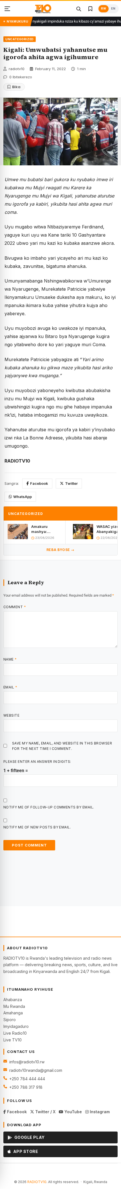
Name (10, 659)
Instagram (99, 1111)
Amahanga (13, 1012)
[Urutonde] (7, 9)
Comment (14, 607)
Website (11, 715)
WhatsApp (22, 496)
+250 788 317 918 (25, 1087)
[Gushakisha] (78, 8)
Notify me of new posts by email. (37, 827)
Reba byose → (60, 550)
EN (113, 8)
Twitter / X (44, 1111)
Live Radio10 (15, 1033)
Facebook (39, 483)
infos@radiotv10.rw (26, 1061)
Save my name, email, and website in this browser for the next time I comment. (62, 746)
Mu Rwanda (14, 1006)
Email (10, 687)
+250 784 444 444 (27, 1078)
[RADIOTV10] (43, 8)
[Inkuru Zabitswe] (90, 8)
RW (103, 8)
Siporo (9, 1019)
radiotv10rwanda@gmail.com (35, 1070)
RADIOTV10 (36, 1182)
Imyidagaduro (16, 1026)
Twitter (71, 483)
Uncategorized (19, 39)
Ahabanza (12, 999)
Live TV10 (12, 1039)
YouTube (72, 1111)
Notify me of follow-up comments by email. (48, 807)
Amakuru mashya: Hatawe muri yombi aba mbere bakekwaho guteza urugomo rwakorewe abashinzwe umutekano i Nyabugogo (46, 529)
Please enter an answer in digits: (37, 761)
